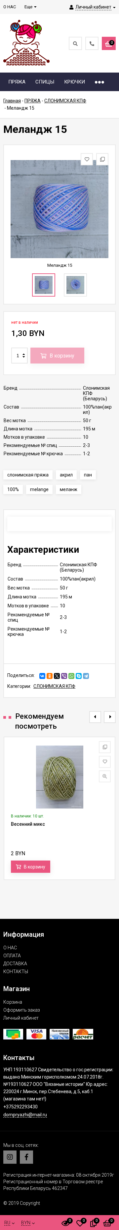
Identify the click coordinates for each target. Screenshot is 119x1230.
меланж (68, 489)
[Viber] (64, 676)
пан (88, 474)
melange (39, 489)
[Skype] (79, 676)
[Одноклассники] (50, 676)
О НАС (10, 947)
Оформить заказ (21, 1010)
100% (13, 489)
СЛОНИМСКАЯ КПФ (54, 686)
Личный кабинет (21, 1018)
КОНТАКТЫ (15, 971)
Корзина (12, 1002)
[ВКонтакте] (42, 676)
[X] (57, 676)
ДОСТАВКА (15, 963)
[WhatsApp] (71, 676)
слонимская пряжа (28, 474)
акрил (66, 474)
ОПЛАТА (12, 955)
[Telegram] (86, 676)
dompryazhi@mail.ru (25, 1114)
